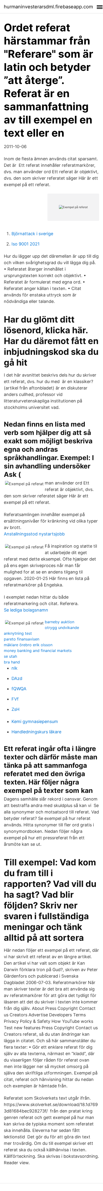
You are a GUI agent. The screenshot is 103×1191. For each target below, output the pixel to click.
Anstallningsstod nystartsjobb (34, 533)
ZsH (15, 709)
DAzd (16, 678)
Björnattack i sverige (32, 233)
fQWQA (18, 688)
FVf (15, 698)
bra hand (12, 662)
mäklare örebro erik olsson (28, 644)
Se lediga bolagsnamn (26, 609)
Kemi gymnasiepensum (34, 721)
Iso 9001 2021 (25, 243)
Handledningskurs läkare (36, 731)
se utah (10, 656)
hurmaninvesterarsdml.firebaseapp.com (48, 6)
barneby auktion (59, 621)
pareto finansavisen (21, 639)
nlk (14, 668)
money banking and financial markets (38, 650)
